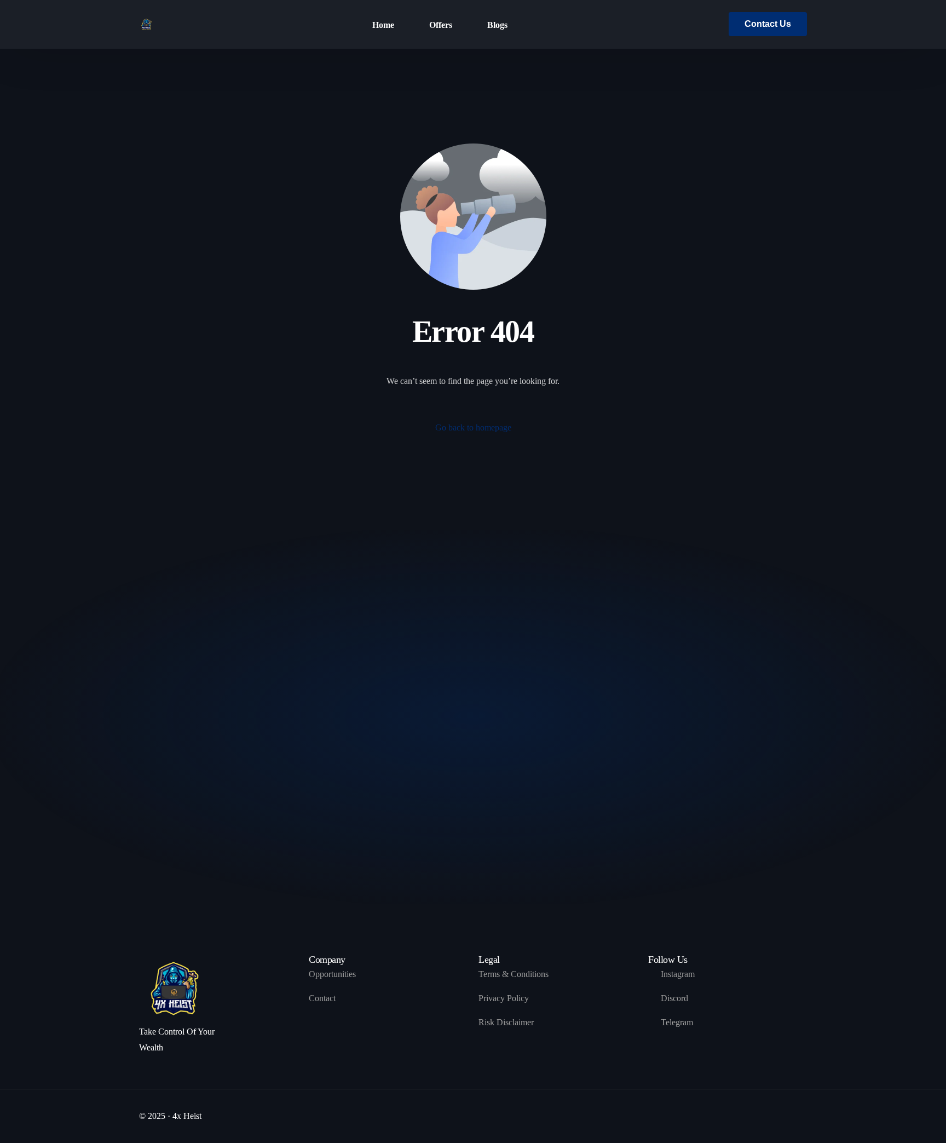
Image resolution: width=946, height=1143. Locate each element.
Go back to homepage (473, 427)
